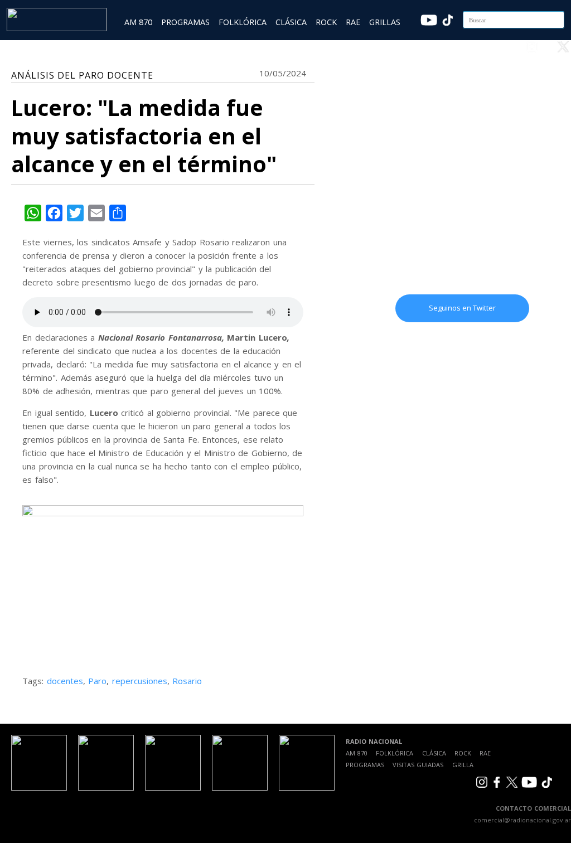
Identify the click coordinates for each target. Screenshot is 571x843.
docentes (65, 680)
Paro (97, 680)
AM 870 (138, 22)
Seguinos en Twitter (462, 308)
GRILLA (462, 764)
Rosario (187, 680)
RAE (353, 22)
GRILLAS (384, 22)
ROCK (326, 22)
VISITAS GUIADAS (418, 764)
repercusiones (139, 680)
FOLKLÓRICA (243, 22)
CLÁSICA (291, 22)
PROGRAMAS (185, 22)
